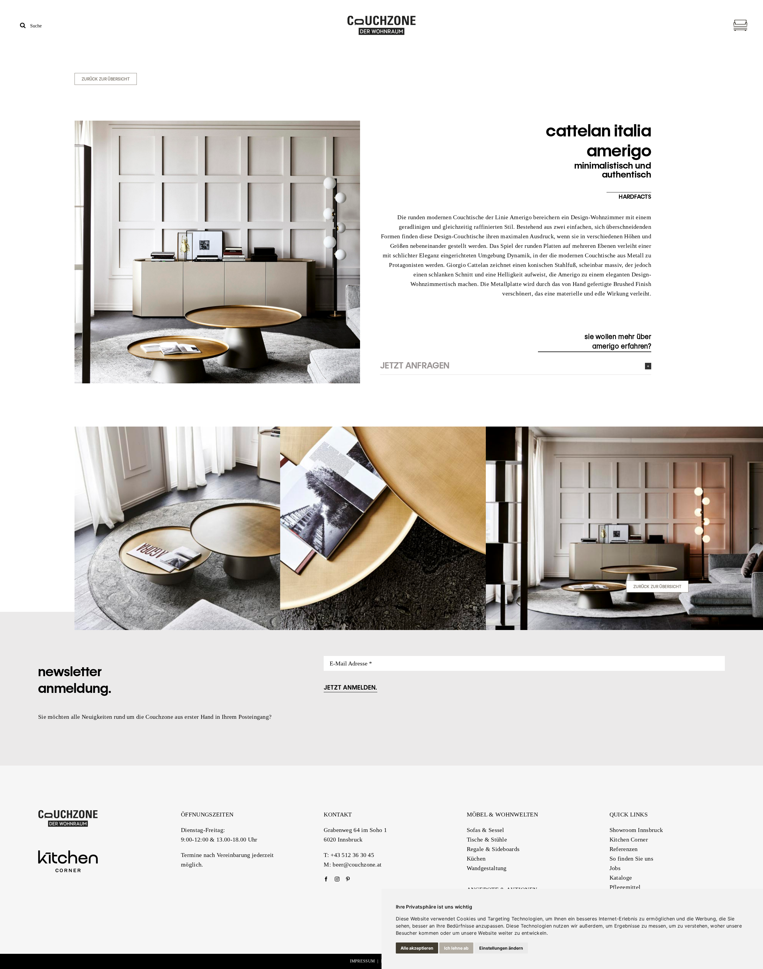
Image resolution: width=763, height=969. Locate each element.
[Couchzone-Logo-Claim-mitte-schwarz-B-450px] (381, 18)
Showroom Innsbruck (636, 830)
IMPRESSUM (362, 961)
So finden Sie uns (631, 858)
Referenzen (624, 849)
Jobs (615, 868)
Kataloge (621, 877)
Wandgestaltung (487, 868)
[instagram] (337, 879)
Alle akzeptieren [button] (417, 948)
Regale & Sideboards (493, 849)
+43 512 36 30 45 (352, 855)
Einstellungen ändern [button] (501, 948)
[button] (515, 365)
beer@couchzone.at (357, 864)
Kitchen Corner (629, 839)
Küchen (476, 858)
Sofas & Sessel (485, 830)
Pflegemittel (625, 887)
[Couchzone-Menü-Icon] (740, 21)
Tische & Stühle (487, 839)
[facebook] (326, 879)
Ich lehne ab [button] (456, 948)
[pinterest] (347, 879)
